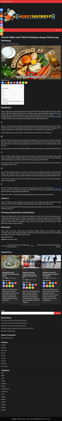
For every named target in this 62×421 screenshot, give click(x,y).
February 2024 (4, 366)
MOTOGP (3, 381)
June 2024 (3, 355)
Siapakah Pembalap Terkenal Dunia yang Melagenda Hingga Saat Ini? (29, 275)
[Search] (59, 30)
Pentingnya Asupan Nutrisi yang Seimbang (12, 101)
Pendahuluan (6, 88)
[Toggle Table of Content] (20, 86)
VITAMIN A (3, 396)
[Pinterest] (14, 82)
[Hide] (0, 36)
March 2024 (3, 363)
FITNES (2, 375)
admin (17, 44)
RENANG (3, 386)
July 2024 (3, 353)
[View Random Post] (56, 30)
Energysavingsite (25, 419)
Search (3, 311)
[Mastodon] (17, 82)
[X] (5, 82)
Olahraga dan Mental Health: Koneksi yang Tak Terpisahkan (50, 274)
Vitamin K (5, 99)
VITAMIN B (3, 399)
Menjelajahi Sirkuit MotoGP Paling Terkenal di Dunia (10, 274)
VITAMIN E (3, 407)
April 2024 (3, 361)
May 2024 (3, 358)
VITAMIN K (3, 410)
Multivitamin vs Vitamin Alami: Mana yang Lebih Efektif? (13, 325)
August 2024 (4, 350)
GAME (2, 378)
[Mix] (20, 82)
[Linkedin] (11, 82)
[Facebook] (2, 82)
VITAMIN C (3, 402)
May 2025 (3, 345)
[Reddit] (8, 82)
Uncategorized (4, 391)
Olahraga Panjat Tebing (11, 239)
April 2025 (3, 347)
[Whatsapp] (23, 82)
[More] (26, 82)
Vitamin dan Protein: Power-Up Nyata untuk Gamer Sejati (14, 320)
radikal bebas (57, 188)
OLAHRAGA (9, 237)
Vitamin (3, 394)
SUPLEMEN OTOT (5, 389)
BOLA (2, 373)
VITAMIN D (3, 404)
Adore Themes (46, 419)
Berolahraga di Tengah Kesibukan (8, 331)
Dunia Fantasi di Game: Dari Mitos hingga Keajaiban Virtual (14, 323)
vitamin (56, 115)
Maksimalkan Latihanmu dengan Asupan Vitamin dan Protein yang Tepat (17, 328)
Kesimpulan (5, 103)
